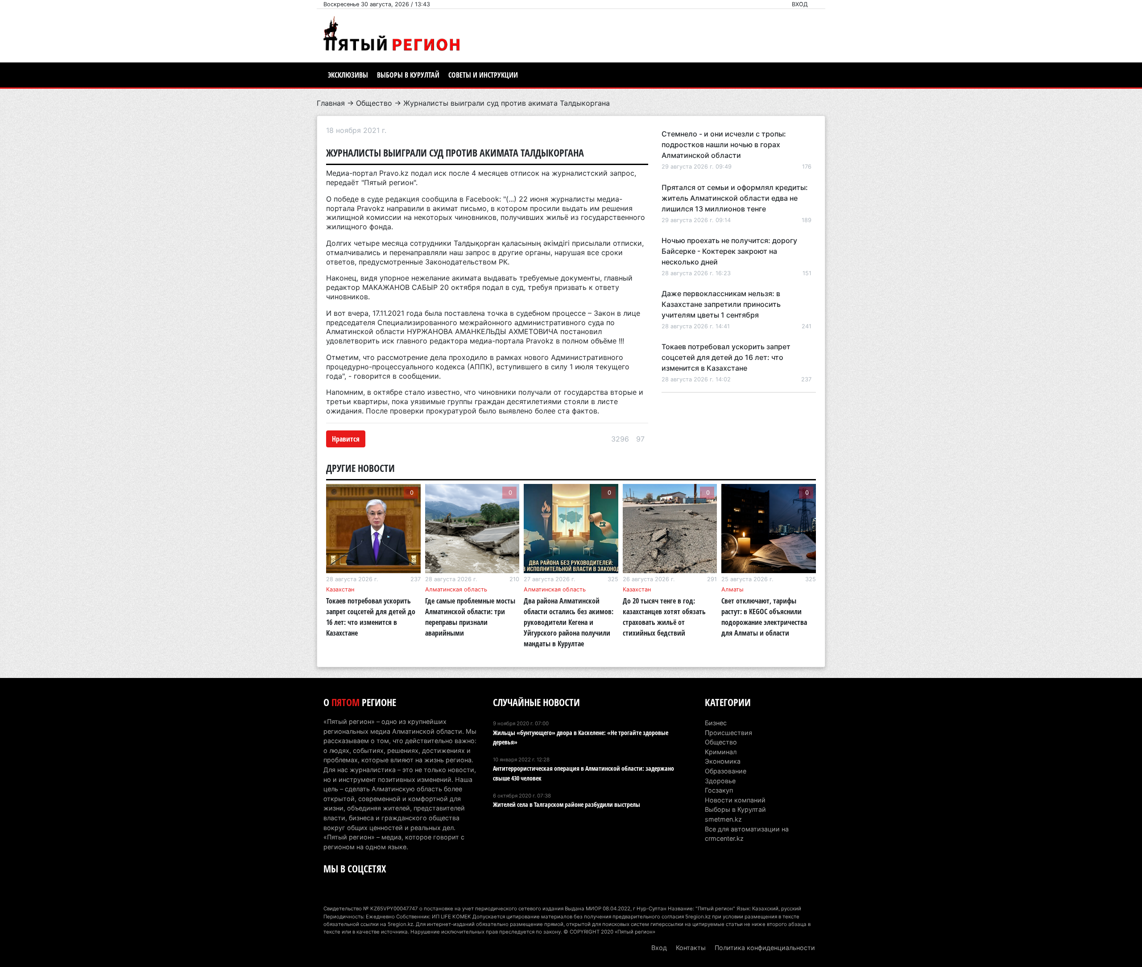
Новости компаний (735, 800)
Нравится (346, 439)
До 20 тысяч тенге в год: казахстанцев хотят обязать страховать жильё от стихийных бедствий (664, 617)
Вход (800, 4)
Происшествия (728, 732)
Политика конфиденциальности (765, 947)
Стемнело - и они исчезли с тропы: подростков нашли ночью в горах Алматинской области (724, 144)
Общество (374, 103)
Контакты (691, 947)
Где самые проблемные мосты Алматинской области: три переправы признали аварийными (470, 617)
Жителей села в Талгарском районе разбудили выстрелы (566, 804)
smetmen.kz (723, 819)
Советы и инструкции (483, 75)
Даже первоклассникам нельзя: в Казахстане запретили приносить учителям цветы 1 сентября (721, 304)
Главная (331, 103)
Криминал (721, 752)
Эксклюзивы (348, 75)
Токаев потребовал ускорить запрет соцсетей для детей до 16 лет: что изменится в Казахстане (726, 357)
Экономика (723, 761)
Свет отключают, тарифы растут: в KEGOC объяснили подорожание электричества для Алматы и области (764, 617)
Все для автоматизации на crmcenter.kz (747, 834)
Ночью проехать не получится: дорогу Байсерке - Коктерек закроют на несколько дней (729, 251)
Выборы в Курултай (408, 75)
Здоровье (720, 781)
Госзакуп (719, 790)
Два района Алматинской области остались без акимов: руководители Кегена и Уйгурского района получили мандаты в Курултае (568, 622)
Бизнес (716, 723)
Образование (725, 771)
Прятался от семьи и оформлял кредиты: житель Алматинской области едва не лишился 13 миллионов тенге (735, 198)
